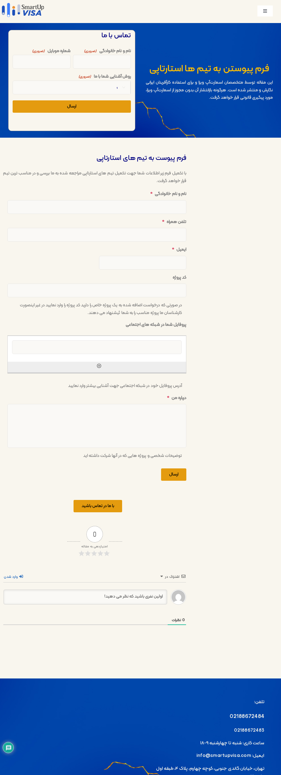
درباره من (176, 398)
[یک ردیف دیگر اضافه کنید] (99, 365)
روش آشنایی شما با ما (104, 76)
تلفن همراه (174, 222)
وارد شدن (11, 577)
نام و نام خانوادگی (107, 51)
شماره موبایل (51, 51)
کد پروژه (179, 278)
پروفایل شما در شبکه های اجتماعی (156, 325)
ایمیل (179, 250)
